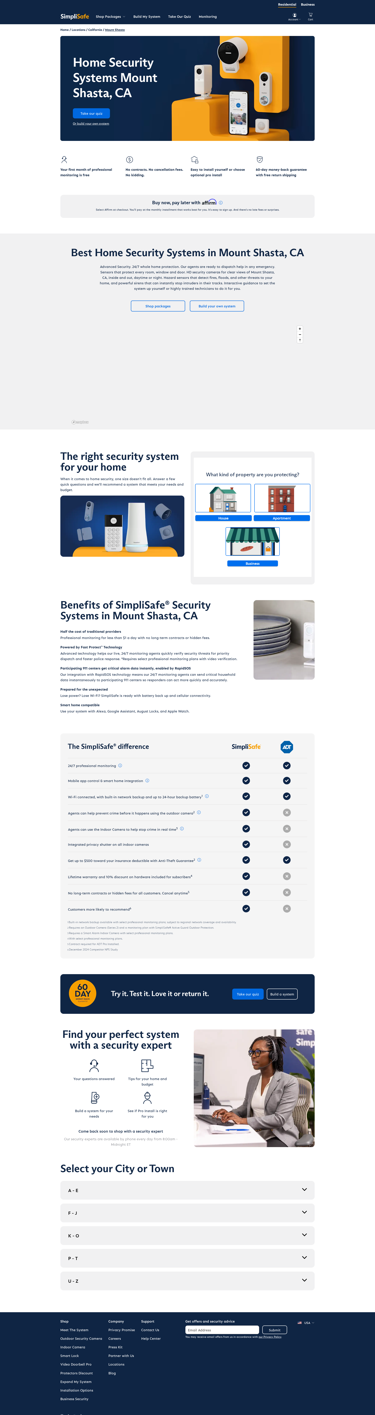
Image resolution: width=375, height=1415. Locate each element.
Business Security (74, 1399)
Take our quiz (248, 994)
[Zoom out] (300, 334)
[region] (187, 375)
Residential (287, 4)
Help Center (151, 1338)
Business (308, 4)
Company (116, 1321)
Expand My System (76, 1381)
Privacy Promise (121, 1330)
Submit (274, 1330)
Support (147, 1321)
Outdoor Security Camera (81, 1338)
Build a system (282, 994)
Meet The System (74, 1330)
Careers (114, 1338)
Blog (112, 1373)
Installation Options (76, 1390)
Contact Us (150, 1330)
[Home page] (75, 16)
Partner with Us (121, 1355)
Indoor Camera (72, 1347)
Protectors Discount (76, 1373)
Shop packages (158, 306)
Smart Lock (69, 1355)
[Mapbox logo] (80, 422)
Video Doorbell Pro (76, 1364)
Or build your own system (91, 123)
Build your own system (217, 306)
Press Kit (115, 1347)
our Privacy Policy (270, 1336)
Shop (64, 1321)
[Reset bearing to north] (300, 340)
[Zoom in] (300, 329)
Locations (116, 1364)
